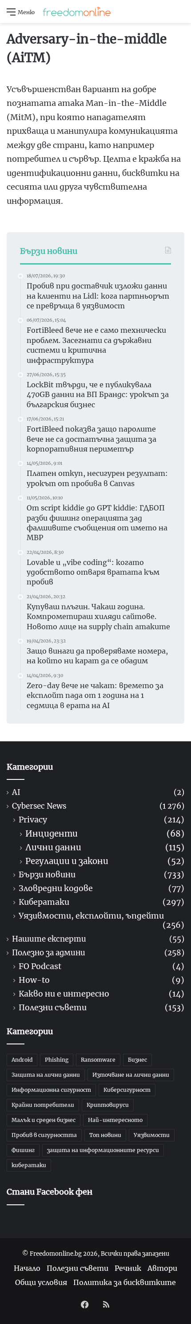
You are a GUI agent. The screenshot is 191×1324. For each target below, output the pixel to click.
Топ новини (105, 1135)
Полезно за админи (48, 953)
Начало (27, 1268)
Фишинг (23, 1150)
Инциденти (51, 833)
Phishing (56, 1059)
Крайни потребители (43, 1105)
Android (22, 1059)
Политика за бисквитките (124, 1282)
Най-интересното (115, 1120)
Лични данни (53, 847)
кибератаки (29, 1165)
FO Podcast (40, 966)
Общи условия (41, 1282)
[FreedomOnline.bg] (76, 11)
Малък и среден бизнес (44, 1120)
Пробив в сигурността (44, 1135)
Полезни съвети (53, 1007)
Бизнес (137, 1059)
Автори (162, 1268)
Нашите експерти (49, 939)
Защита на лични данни (46, 1074)
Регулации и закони (66, 861)
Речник (128, 1268)
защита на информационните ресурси (103, 1150)
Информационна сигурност (51, 1089)
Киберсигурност (127, 1089)
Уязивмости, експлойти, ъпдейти (91, 916)
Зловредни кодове (56, 888)
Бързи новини (47, 875)
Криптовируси (108, 1105)
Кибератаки (44, 902)
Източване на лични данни (130, 1074)
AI (16, 792)
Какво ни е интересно (64, 994)
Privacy (33, 820)
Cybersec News (39, 806)
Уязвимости (152, 1135)
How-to (34, 980)
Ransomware (98, 1059)
